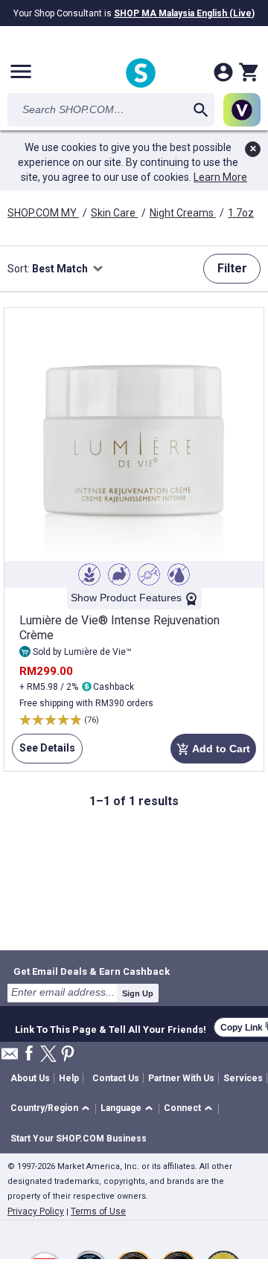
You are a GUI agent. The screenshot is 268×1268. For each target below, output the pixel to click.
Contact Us (115, 1078)
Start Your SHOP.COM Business (78, 1138)
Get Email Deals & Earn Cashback (91, 971)
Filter (232, 268)
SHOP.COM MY (43, 213)
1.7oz (241, 213)
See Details (43, 752)
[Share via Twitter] (48, 1055)
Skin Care (114, 213)
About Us (30, 1078)
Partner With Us (181, 1078)
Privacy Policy (35, 1211)
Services (243, 1078)
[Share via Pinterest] (68, 1055)
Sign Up (137, 993)
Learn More (220, 177)
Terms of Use (98, 1211)
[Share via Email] (9, 1058)
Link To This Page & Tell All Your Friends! (110, 1028)
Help (69, 1078)
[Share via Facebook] (29, 1054)
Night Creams (183, 213)
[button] (52, 1109)
